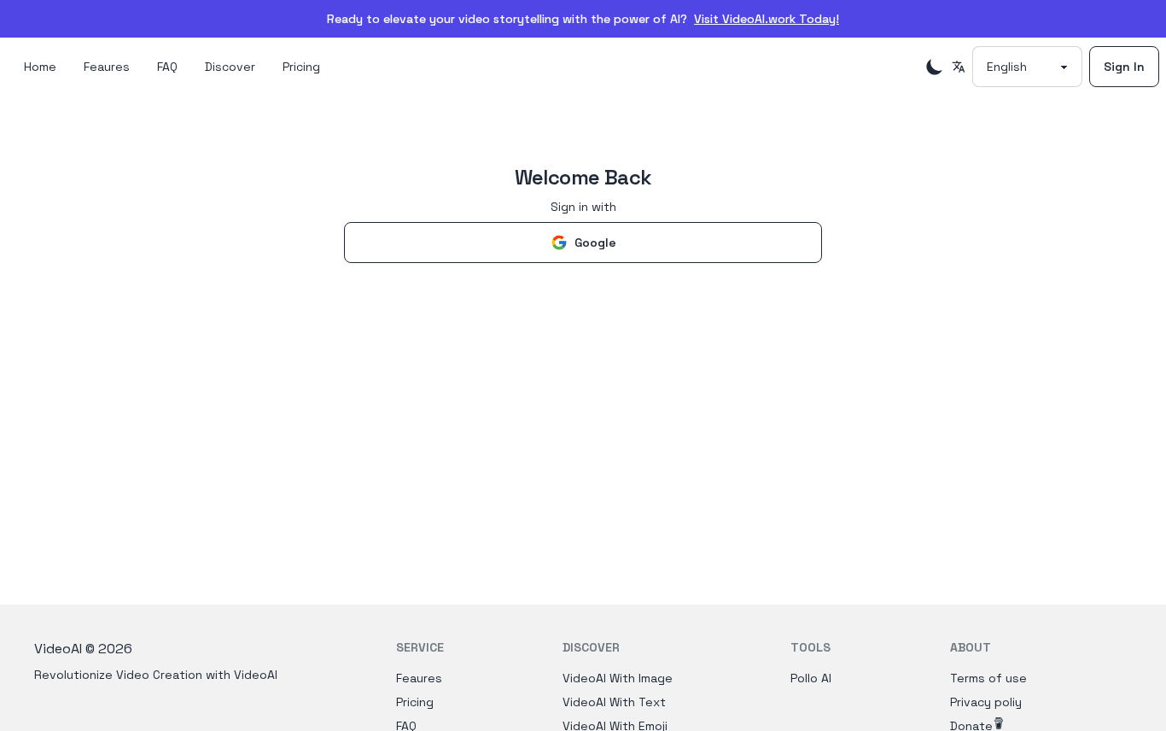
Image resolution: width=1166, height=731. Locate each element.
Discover (230, 66)
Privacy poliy (986, 702)
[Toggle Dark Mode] (934, 66)
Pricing (301, 66)
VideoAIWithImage (618, 678)
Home (40, 66)
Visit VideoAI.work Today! (766, 18)
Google (595, 242)
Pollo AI (810, 678)
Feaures (107, 66)
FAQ (167, 66)
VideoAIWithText (614, 702)
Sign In (1124, 66)
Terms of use (988, 678)
